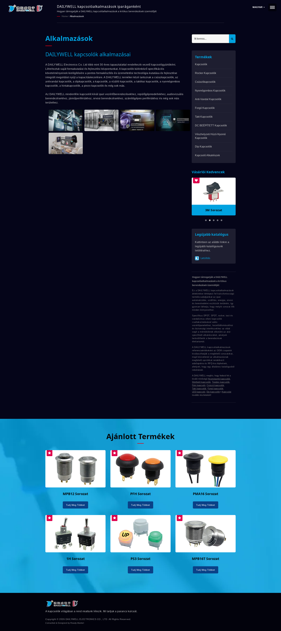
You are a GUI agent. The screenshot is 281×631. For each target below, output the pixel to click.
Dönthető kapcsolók (201, 382)
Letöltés (205, 258)
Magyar (258, 7)
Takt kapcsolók (204, 116)
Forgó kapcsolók (205, 108)
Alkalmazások (77, 16)
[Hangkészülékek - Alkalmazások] (173, 120)
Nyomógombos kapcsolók (210, 90)
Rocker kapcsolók (205, 73)
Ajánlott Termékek (140, 436)
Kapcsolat (226, 392)
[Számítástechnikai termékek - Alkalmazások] (101, 120)
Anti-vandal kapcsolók (208, 99)
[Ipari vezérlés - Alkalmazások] (66, 120)
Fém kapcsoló (198, 385)
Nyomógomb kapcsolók (219, 379)
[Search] (232, 38)
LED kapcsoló (198, 392)
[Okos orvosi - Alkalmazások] (66, 143)
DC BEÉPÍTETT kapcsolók (211, 125)
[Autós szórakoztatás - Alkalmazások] (137, 120)
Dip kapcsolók (203, 146)
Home (65, 16)
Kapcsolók (201, 64)
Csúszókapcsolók (205, 81)
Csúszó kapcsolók (215, 385)
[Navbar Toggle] (272, 7)
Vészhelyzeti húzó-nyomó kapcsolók (210, 136)
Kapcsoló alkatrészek (207, 155)
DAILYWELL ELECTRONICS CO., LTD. (87, 619)
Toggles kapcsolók (221, 382)
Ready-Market (77, 623)
